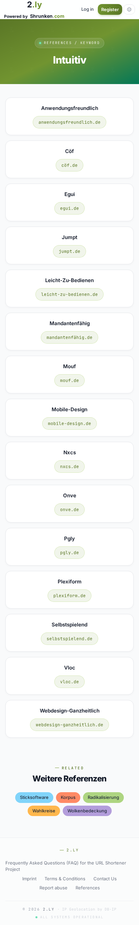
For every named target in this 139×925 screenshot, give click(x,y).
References (88, 887)
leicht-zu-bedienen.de (69, 294)
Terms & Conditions (65, 878)
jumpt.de (69, 251)
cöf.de (69, 165)
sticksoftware (34, 797)
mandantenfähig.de (69, 337)
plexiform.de (69, 596)
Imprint (29, 878)
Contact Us (105, 878)
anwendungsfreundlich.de (69, 122)
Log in (87, 9)
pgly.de (69, 552)
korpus (68, 797)
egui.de (69, 208)
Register (110, 9)
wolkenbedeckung (87, 810)
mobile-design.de (69, 423)
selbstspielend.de (69, 639)
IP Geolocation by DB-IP (89, 909)
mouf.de (69, 380)
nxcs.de (69, 466)
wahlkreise (43, 810)
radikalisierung (103, 797)
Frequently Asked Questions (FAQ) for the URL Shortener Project (65, 866)
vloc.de (69, 682)
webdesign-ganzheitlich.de (69, 725)
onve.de (69, 509)
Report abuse (53, 887)
